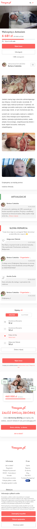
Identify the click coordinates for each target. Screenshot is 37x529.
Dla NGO (28, 475)
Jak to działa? (18, 433)
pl (30, 3)
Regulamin (9, 468)
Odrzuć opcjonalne (18, 519)
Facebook (4, 452)
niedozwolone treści (23, 365)
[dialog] (18, 510)
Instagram (15, 452)
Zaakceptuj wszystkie (19, 514)
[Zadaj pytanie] (32, 64)
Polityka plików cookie (9, 480)
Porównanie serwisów (9, 478)
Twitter (9, 452)
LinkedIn (21, 452)
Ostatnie (12, 315)
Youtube (33, 452)
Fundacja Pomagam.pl (27, 478)
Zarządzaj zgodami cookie (9, 483)
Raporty (27, 468)
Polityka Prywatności (9, 470)
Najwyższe (24, 315)
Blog (27, 473)
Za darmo (28, 470)
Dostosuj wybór (18, 525)
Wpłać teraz (18, 46)
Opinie (28, 465)
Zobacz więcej (13, 216)
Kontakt (9, 475)
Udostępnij (18, 52)
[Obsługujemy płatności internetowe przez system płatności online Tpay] (27, 480)
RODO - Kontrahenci (9, 473)
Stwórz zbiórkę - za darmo (18, 427)
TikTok (27, 452)
